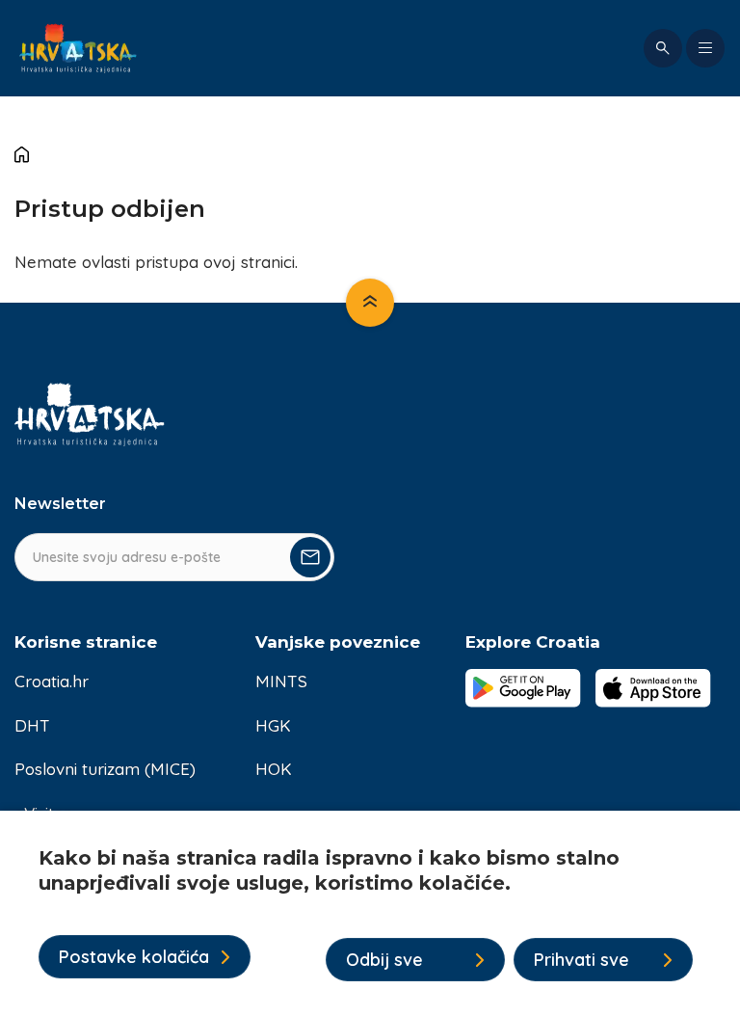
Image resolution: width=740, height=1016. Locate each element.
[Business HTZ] (78, 48)
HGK (273, 725)
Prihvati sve (581, 960)
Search (663, 48)
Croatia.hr (51, 681)
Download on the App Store (653, 688)
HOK (273, 769)
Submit (310, 557)
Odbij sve (384, 960)
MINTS (281, 681)
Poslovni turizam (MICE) (105, 769)
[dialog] (370, 913)
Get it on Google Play (523, 688)
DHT (32, 725)
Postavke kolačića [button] (134, 957)
